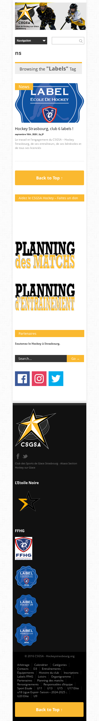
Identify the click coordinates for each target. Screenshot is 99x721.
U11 (39, 688)
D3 (35, 669)
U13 (49, 688)
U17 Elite (73, 688)
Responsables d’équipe (58, 684)
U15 (60, 688)
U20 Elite (23, 696)
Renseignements (28, 684)
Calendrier (41, 665)
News (24, 86)
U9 (35, 696)
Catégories (60, 665)
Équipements (25, 673)
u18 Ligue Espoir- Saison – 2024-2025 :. (42, 692)
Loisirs (42, 676)
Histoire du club (49, 673)
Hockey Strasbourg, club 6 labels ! (44, 128)
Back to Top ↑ (49, 178)
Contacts (23, 669)
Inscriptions (71, 673)
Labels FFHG (25, 676)
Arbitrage (23, 665)
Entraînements (51, 669)
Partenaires (24, 680)
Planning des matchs (50, 680)
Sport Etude (24, 688)
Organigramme (61, 676)
